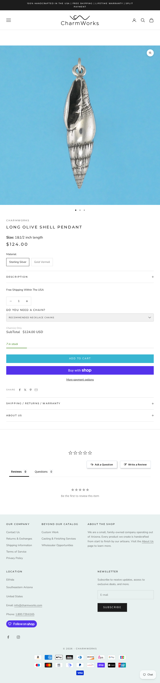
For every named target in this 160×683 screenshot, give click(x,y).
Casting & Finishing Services (59, 538)
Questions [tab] (41, 471)
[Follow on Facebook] (8, 637)
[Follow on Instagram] (18, 637)
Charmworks (17, 220)
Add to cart (80, 358)
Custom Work (50, 532)
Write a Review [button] (137, 464)
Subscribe (112, 607)
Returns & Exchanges (19, 538)
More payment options (80, 379)
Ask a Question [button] (104, 464)
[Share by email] (36, 389)
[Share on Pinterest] (30, 389)
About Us (148, 541)
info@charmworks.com (28, 605)
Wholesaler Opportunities (57, 545)
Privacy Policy (14, 558)
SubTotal (13, 332)
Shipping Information (19, 545)
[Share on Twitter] (25, 389)
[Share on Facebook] (19, 389)
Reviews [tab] (16, 471)
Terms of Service (16, 552)
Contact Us (13, 532)
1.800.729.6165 (24, 614)
